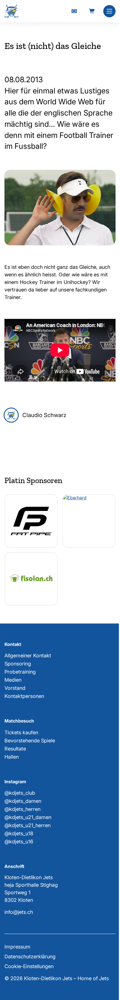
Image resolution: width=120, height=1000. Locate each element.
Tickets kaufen (21, 732)
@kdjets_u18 (18, 833)
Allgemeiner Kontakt (27, 655)
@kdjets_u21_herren (27, 825)
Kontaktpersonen (24, 696)
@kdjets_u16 (18, 841)
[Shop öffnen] (92, 11)
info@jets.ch (18, 912)
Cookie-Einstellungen (29, 966)
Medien (12, 680)
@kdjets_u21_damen (27, 817)
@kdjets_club (19, 793)
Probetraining (20, 672)
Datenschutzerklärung (30, 956)
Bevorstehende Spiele (29, 740)
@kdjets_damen (22, 801)
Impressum (17, 947)
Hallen (11, 757)
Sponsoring (17, 664)
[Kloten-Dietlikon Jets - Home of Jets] (11, 11)
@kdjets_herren (22, 809)
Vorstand (14, 688)
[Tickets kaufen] (74, 11)
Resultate (15, 749)
